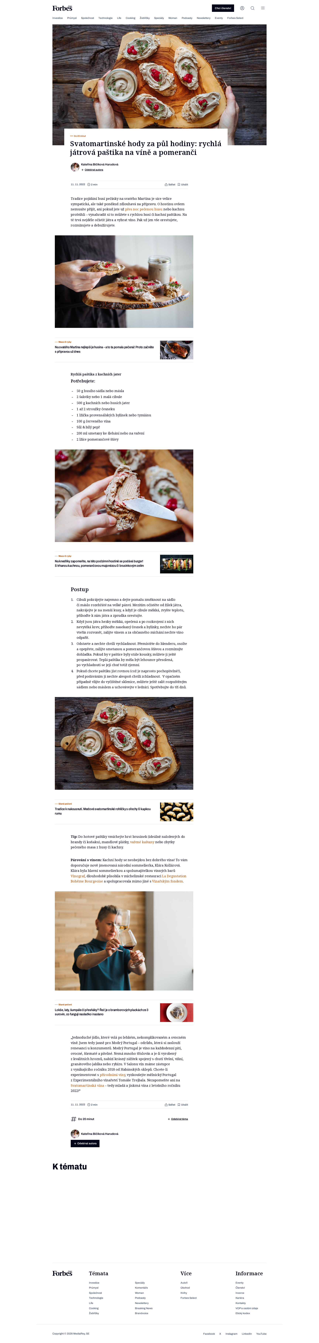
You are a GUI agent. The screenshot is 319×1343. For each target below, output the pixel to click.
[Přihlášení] (242, 8)
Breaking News (143, 1308)
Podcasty (187, 18)
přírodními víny (112, 1074)
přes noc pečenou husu (143, 209)
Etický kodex (243, 1313)
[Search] (252, 8)
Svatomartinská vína (87, 1085)
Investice (57, 18)
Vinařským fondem (167, 881)
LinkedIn (247, 1333)
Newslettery (203, 18)
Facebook (209, 1333)
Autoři (184, 1282)
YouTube (261, 1333)
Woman (172, 18)
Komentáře (141, 1287)
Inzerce (240, 1293)
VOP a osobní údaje (247, 1308)
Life (119, 18)
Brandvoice (141, 1313)
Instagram (231, 1333)
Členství (240, 1287)
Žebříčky (145, 18)
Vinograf (78, 876)
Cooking (130, 18)
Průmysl (72, 18)
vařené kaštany (142, 842)
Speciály (159, 18)
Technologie (105, 18)
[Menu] (263, 8)
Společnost (87, 18)
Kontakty (241, 1303)
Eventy (219, 18)
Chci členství (223, 8)
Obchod (185, 1287)
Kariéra (240, 1298)
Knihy (184, 1293)
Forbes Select (235, 18)
